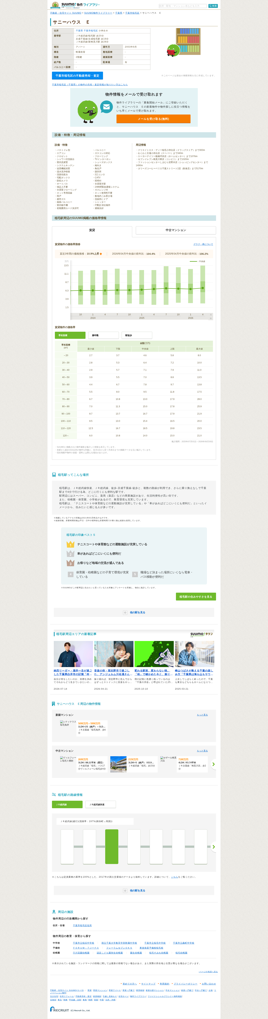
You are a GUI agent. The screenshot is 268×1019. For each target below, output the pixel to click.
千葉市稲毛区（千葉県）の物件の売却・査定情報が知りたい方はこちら (90, 84)
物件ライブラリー (138, 996)
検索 (214, 6)
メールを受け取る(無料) (153, 118)
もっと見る (202, 715)
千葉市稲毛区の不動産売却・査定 (77, 75)
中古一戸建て (201, 990)
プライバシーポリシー (185, 984)
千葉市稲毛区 (132, 13)
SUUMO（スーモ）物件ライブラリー (75, 5)
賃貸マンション (100, 990)
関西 (90, 1000)
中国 (102, 1000)
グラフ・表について (203, 244)
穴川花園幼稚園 (81, 953)
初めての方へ (130, 984)
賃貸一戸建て (129, 990)
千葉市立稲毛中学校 (155, 943)
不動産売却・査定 (83, 996)
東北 (60, 1000)
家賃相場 (140, 990)
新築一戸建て (187, 990)
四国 (96, 1000)
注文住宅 (54, 996)
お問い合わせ (209, 984)
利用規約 (164, 984)
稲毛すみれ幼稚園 (158, 953)
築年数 (95, 335)
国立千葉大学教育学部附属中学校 (119, 943)
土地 (211, 990)
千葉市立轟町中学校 (183, 943)
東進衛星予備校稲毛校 (151, 948)
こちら (174, 877)
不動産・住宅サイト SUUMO (65, 13)
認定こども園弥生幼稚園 (110, 953)
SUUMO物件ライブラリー (98, 13)
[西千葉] (89, 847)
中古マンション (173, 990)
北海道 (53, 1000)
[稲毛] (111, 847)
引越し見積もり (110, 996)
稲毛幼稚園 (181, 953)
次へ (213, 847)
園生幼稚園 (136, 953)
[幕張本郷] (178, 847)
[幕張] (156, 847)
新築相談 (97, 996)
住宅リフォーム (67, 996)
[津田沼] (200, 847)
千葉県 (118, 13)
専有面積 (63, 335)
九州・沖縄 (110, 1000)
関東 (65, 1000)
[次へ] (213, 764)
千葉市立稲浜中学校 (83, 943)
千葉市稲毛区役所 (82, 925)
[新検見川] (134, 847)
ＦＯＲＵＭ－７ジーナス (86, 948)
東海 (85, 1000)
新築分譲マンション (155, 990)
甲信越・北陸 (75, 1000)
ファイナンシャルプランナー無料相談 (165, 996)
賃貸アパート (115, 990)
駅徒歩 (128, 335)
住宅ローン (124, 996)
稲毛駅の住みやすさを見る (196, 596)
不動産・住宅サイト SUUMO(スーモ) (67, 990)
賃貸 (90, 990)
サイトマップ (148, 984)
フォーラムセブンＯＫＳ (119, 948)
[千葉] (67, 847)
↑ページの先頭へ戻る (208, 972)
